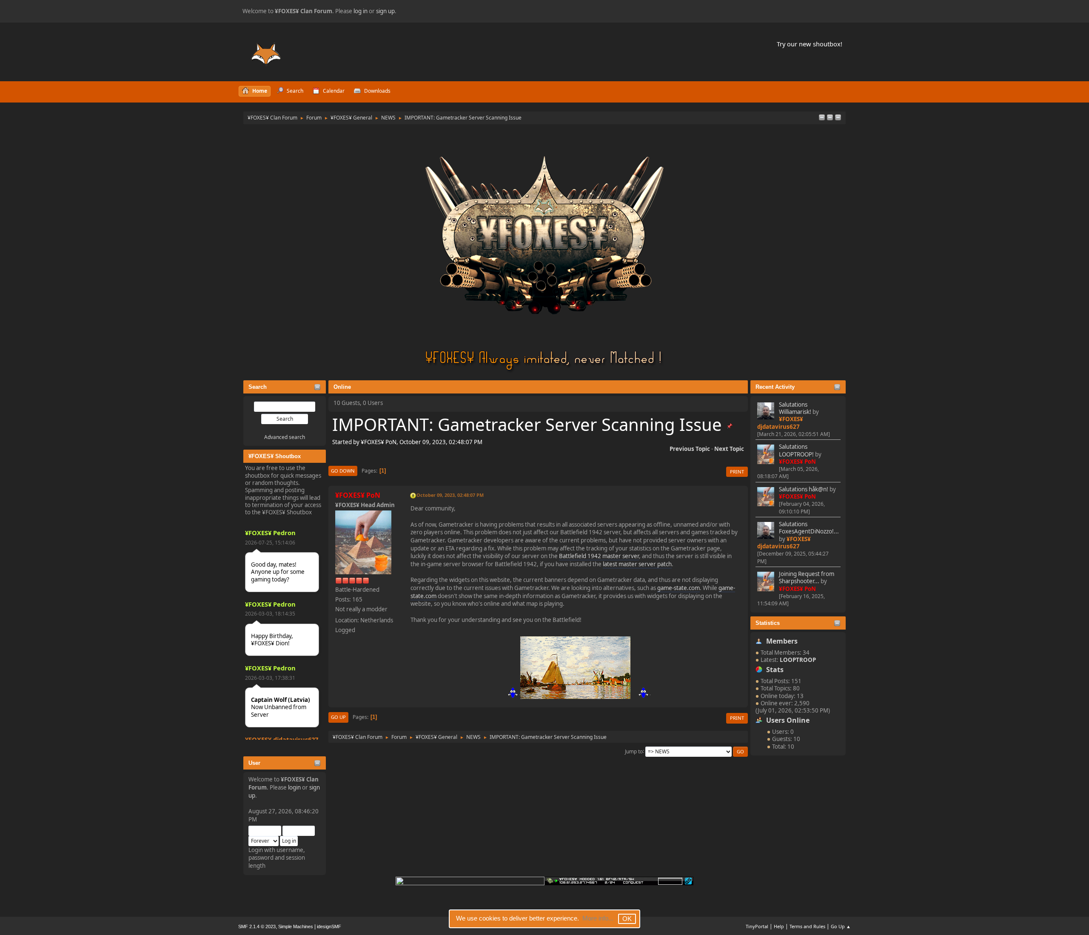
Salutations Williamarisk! (795, 408)
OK (627, 918)
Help (779, 926)
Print (737, 471)
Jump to (634, 751)
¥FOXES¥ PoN (797, 461)
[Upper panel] (838, 117)
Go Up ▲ (841, 926)
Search (257, 387)
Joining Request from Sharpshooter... (806, 577)
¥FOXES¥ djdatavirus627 (281, 739)
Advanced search (284, 437)
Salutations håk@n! (803, 489)
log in (360, 11)
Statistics (767, 623)
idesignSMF (329, 926)
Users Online (788, 720)
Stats (775, 669)
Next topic (729, 449)
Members (782, 641)
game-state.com (678, 588)
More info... (597, 918)
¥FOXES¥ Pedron (270, 532)
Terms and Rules (807, 926)
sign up (385, 11)
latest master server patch (637, 564)
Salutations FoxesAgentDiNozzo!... (809, 527)
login (294, 787)
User (254, 763)
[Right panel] (830, 117)
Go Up (338, 717)
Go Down (343, 471)
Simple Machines (295, 926)
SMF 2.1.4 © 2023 (257, 926)
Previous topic (690, 449)
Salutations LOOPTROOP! (796, 450)
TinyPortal (757, 926)
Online (342, 387)
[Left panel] (821, 117)
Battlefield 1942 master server (599, 556)
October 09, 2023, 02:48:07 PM (450, 495)
